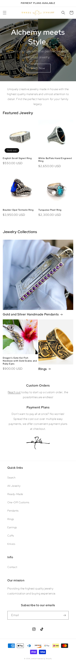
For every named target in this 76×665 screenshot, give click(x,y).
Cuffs (10, 535)
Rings (42, 369)
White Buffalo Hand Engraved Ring (55, 160)
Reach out (14, 392)
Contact (12, 567)
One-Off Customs (18, 502)
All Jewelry (14, 485)
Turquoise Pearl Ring (49, 210)
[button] (5, 13)
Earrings (12, 527)
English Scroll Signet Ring (17, 158)
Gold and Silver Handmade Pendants (31, 314)
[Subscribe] (64, 615)
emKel (33, 659)
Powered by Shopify (44, 659)
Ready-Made (15, 494)
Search (11, 477)
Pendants (13, 510)
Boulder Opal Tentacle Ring (18, 210)
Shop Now (38, 68)
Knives (11, 544)
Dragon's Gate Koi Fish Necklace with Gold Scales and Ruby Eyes (20, 361)
